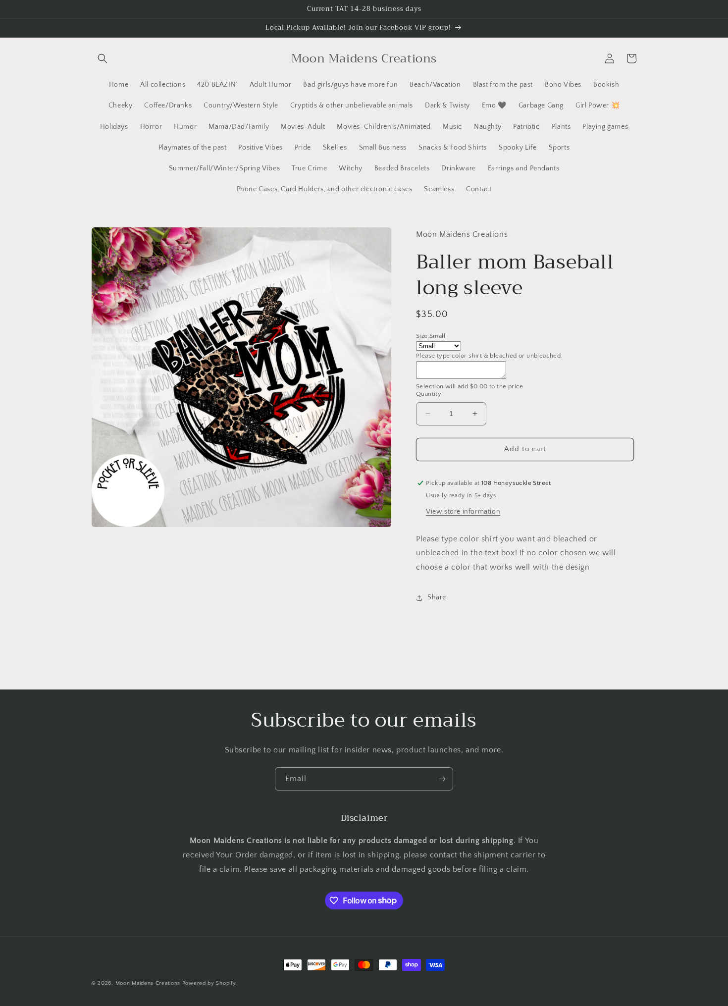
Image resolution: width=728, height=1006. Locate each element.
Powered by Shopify (209, 983)
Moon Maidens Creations (147, 983)
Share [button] (436, 597)
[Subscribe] (442, 779)
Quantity (428, 393)
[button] (102, 58)
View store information (463, 512)
